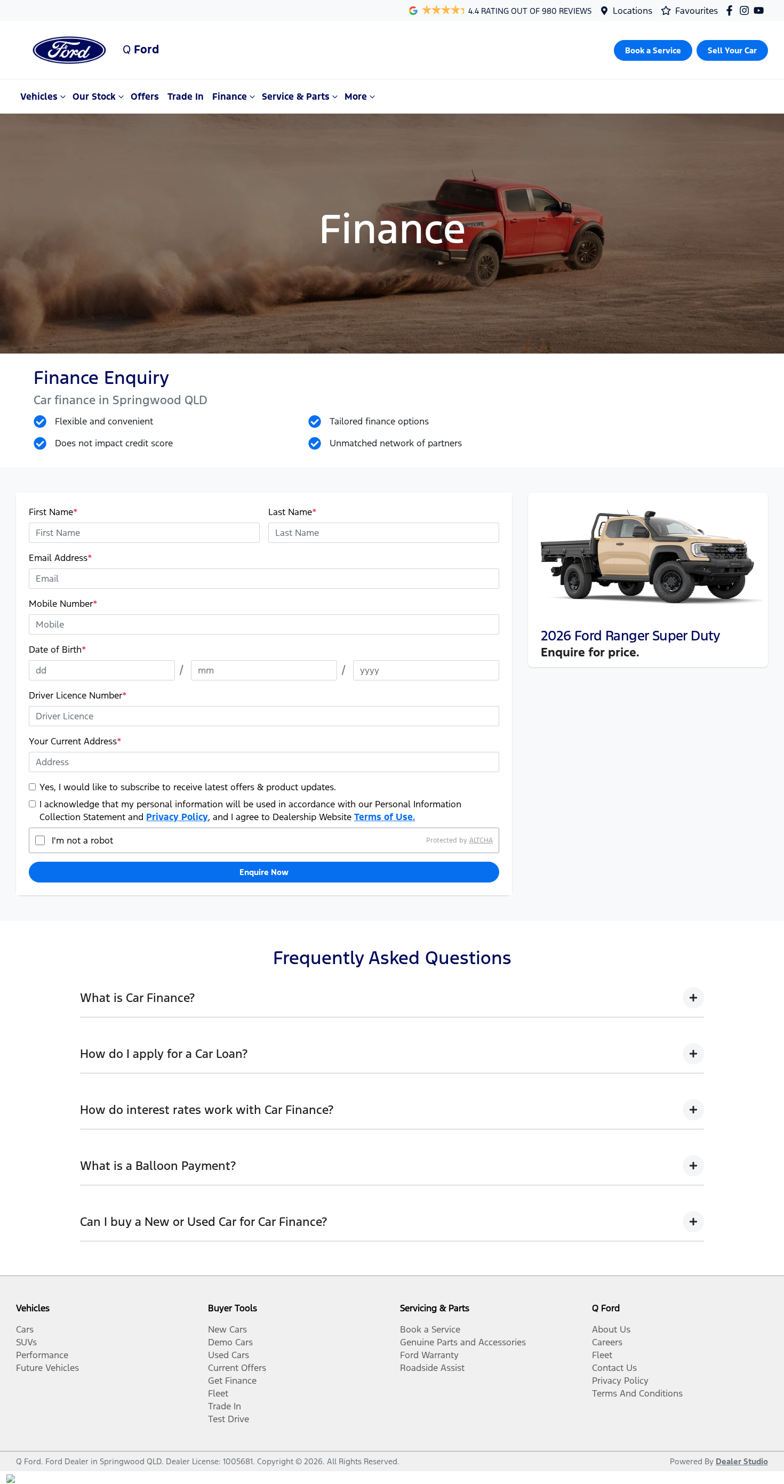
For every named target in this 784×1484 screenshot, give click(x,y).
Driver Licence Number (78, 695)
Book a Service (430, 1329)
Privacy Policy (177, 817)
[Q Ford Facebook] (731, 10)
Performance (42, 1355)
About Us (611, 1329)
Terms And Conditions (637, 1393)
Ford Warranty (429, 1355)
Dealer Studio (742, 1461)
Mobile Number (63, 603)
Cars (25, 1329)
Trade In (185, 96)
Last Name (292, 512)
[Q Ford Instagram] (746, 10)
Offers (145, 96)
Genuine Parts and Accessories (463, 1342)
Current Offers (237, 1368)
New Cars (227, 1329)
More (356, 96)
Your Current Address (75, 741)
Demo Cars (230, 1342)
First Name (53, 512)
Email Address (60, 558)
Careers (607, 1342)
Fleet (218, 1393)
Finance (229, 96)
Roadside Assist (432, 1368)
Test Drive (228, 1419)
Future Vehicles (47, 1368)
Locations (632, 11)
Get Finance (232, 1380)
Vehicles (39, 96)
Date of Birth (57, 649)
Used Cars (228, 1355)
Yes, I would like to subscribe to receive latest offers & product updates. (187, 787)
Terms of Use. (384, 817)
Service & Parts (296, 96)
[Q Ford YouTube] (761, 10)
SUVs (26, 1342)
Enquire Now (264, 872)
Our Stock (94, 96)
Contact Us (614, 1368)
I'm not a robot (82, 840)
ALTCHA (481, 840)
